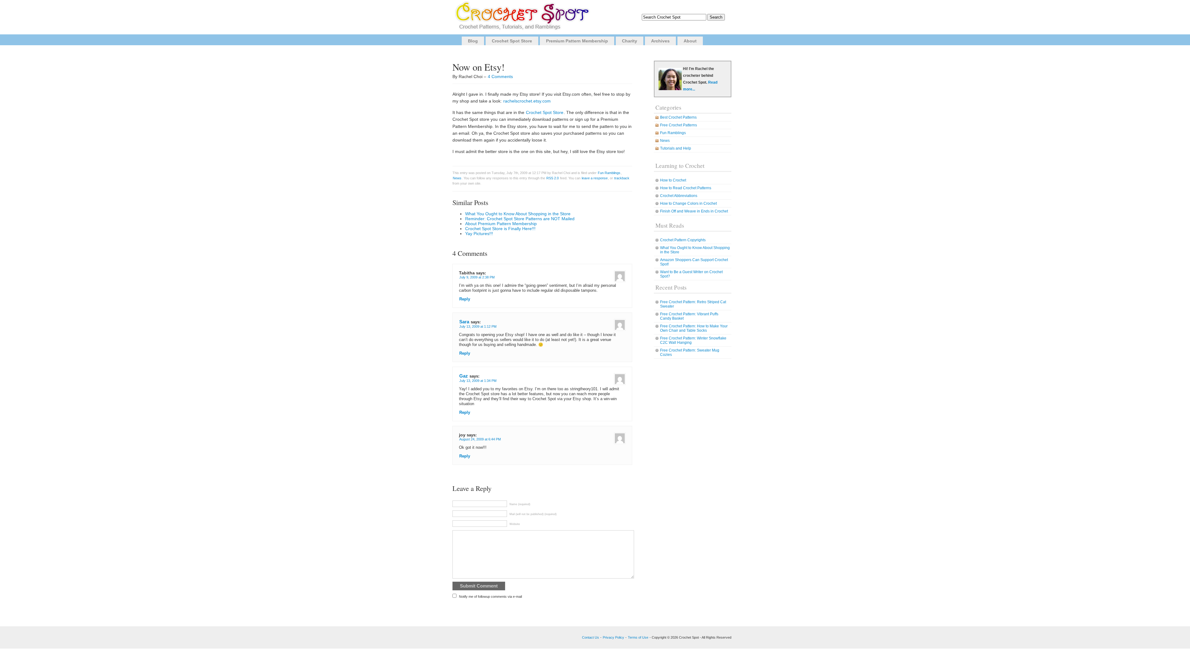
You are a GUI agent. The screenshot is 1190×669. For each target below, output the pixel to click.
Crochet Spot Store (512, 40)
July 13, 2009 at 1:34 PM (477, 381)
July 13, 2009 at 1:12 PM (477, 326)
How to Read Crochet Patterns (685, 188)
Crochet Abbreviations (678, 196)
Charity (629, 40)
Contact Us (590, 637)
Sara (464, 321)
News (457, 178)
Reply (464, 299)
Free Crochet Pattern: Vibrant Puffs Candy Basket (689, 316)
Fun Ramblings (609, 173)
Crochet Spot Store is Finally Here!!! (500, 228)
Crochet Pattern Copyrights (683, 240)
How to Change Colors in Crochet (688, 203)
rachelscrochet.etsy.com (527, 100)
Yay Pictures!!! (479, 233)
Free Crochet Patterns (678, 125)
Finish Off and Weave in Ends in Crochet (694, 211)
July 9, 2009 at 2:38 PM (477, 277)
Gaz (463, 375)
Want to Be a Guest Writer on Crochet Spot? (691, 274)
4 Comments (500, 76)
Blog (473, 40)
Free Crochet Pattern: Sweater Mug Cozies (689, 352)
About (690, 40)
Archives (660, 40)
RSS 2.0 (552, 178)
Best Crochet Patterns (678, 117)
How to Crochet (673, 180)
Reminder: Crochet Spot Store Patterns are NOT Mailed (520, 218)
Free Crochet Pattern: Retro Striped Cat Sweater (693, 304)
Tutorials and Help (675, 148)
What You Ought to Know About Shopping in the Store (518, 213)
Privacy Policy (613, 637)
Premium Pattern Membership (577, 40)
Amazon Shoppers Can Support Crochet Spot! (694, 262)
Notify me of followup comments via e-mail (490, 596)
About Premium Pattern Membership (501, 223)
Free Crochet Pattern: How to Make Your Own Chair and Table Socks (694, 328)
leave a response (595, 178)
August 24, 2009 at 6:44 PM (480, 439)
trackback (621, 178)
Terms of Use (638, 637)
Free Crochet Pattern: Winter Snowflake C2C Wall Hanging (693, 340)
